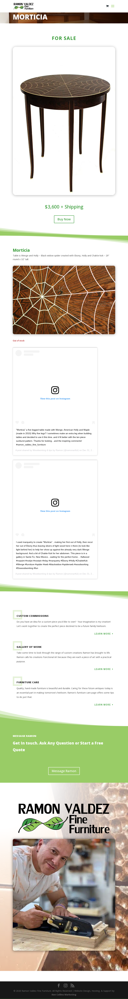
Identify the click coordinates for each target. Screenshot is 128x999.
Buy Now (64, 219)
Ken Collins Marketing (64, 994)
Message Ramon (64, 771)
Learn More (102, 634)
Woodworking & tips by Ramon (48, 450)
